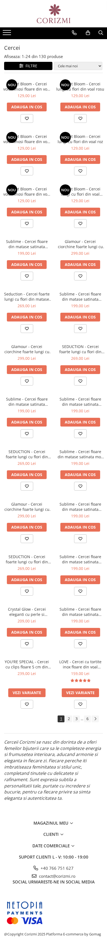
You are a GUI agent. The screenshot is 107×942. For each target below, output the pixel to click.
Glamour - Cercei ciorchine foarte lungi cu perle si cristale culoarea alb (26, 507)
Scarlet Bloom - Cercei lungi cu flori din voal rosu (80, 86)
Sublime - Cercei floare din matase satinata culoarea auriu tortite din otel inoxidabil (27, 401)
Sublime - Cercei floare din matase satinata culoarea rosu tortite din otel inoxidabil (26, 244)
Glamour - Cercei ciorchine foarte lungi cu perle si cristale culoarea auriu (26, 349)
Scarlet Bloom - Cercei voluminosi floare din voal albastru (26, 191)
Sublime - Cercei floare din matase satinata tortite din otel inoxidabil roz (80, 559)
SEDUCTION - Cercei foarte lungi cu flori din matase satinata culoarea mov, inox (27, 454)
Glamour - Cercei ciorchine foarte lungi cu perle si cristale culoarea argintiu (80, 244)
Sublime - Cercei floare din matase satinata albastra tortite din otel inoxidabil (80, 401)
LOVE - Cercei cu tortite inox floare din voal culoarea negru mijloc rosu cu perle (80, 664)
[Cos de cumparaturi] (88, 32)
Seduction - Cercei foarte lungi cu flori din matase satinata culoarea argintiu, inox (27, 296)
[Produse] (7, 34)
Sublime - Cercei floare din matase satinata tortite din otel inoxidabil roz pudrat (80, 507)
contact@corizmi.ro (56, 876)
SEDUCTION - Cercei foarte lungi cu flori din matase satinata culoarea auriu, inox (80, 349)
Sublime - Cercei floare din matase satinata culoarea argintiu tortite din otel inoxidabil (80, 296)
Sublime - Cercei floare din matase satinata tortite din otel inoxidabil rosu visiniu (80, 612)
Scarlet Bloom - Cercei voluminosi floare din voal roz (26, 139)
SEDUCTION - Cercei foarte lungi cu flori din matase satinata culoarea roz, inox (27, 559)
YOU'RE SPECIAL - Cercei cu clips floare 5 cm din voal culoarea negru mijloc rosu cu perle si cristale (27, 664)
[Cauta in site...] (101, 32)
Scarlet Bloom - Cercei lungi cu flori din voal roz (80, 139)
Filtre (30, 65)
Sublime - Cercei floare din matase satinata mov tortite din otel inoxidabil (80, 454)
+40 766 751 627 (57, 868)
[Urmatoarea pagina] (95, 718)
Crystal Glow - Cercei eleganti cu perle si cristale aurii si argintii (26, 612)
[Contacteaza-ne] (74, 32)
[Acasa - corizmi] (53, 13)
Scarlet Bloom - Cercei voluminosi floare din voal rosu (26, 86)
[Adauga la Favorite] (27, 118)
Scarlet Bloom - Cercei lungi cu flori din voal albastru (80, 191)
